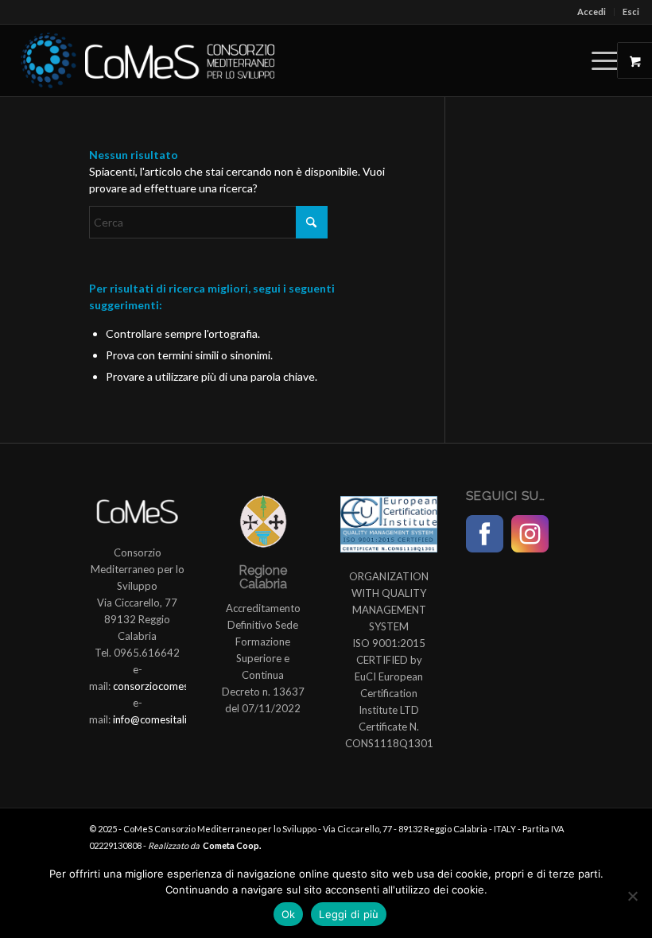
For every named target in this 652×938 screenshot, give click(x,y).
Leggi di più (348, 914)
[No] (632, 896)
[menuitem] (592, 12)
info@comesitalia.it (157, 719)
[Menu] (597, 60)
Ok (288, 914)
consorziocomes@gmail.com (179, 686)
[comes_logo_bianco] (147, 60)
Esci (631, 11)
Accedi (591, 11)
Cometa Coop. (232, 845)
